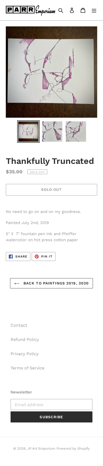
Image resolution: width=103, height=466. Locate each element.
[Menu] (94, 10)
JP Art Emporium (41, 448)
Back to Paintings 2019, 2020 (55, 283)
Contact (19, 325)
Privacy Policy (25, 353)
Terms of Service (27, 367)
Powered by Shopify (73, 448)
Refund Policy (25, 339)
